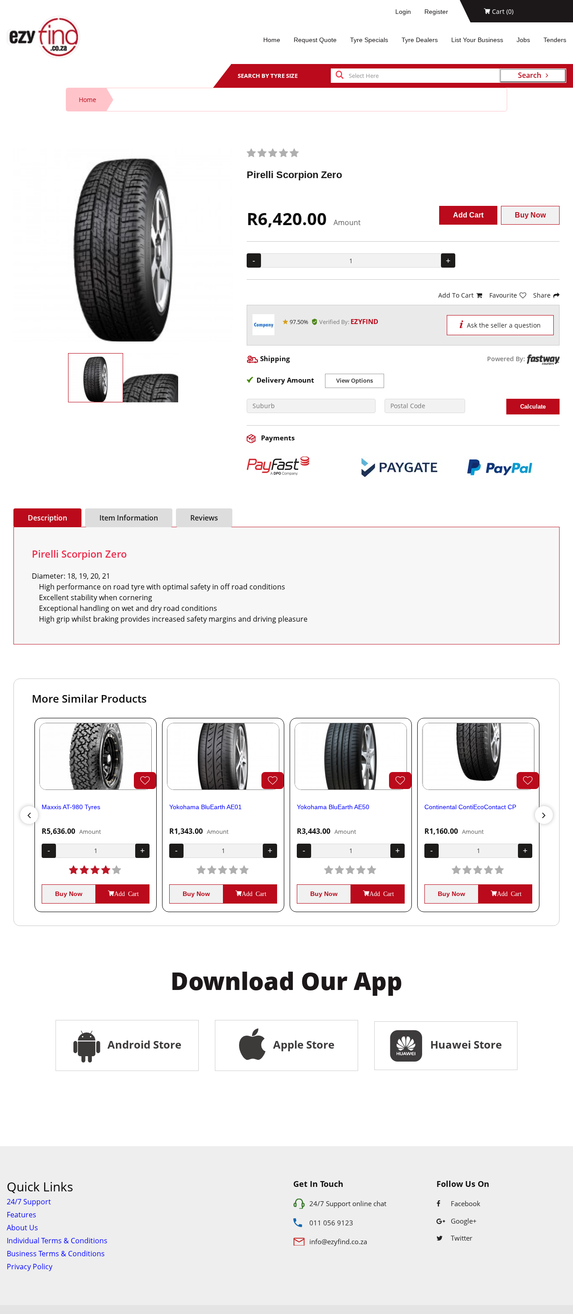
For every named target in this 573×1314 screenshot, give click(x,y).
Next (544, 815)
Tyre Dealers (420, 39)
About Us (22, 1228)
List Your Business (477, 39)
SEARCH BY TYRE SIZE (268, 76)
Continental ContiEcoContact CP (470, 807)
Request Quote (315, 39)
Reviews (204, 518)
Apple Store (302, 1044)
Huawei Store (463, 1044)
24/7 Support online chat (347, 1203)
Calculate (533, 406)
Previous (29, 815)
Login (403, 11)
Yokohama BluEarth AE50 (333, 807)
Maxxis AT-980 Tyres (71, 807)
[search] (340, 75)
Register (436, 11)
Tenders (554, 39)
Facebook (464, 1203)
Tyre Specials (369, 39)
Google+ (463, 1220)
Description (47, 518)
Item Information (128, 518)
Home (271, 39)
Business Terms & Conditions (56, 1254)
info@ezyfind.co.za (338, 1241)
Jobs (523, 39)
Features (21, 1215)
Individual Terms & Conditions (57, 1241)
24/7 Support (29, 1202)
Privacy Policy (29, 1266)
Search (529, 75)
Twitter (460, 1237)
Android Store (143, 1044)
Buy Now (530, 215)
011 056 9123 (331, 1222)
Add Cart (468, 215)
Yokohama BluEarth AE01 (205, 807)
